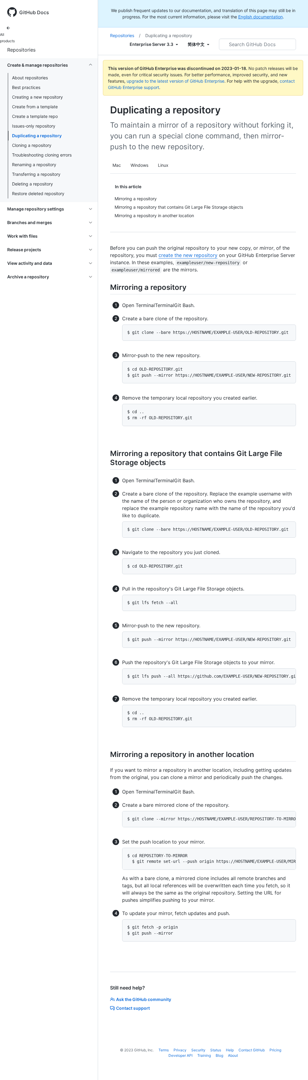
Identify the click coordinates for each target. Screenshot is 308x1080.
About (233, 1055)
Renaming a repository (34, 164)
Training (204, 1055)
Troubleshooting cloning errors (42, 154)
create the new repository (188, 255)
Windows (139, 165)
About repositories (30, 77)
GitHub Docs (34, 12)
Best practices (26, 87)
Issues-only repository (33, 125)
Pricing (275, 1050)
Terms (164, 1050)
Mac (116, 165)
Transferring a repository (36, 174)
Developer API (180, 1055)
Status (215, 1050)
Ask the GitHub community (143, 999)
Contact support (133, 1008)
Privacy (180, 1050)
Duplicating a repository (37, 135)
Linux (163, 165)
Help (230, 1050)
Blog (219, 1055)
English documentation (260, 16)
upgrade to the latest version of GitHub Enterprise (175, 81)
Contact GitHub (252, 1050)
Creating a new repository (37, 97)
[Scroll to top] (295, 1067)
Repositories (21, 50)
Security (198, 1050)
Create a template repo (35, 116)
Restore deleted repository (38, 193)
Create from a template (35, 106)
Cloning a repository (31, 145)
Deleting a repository (32, 183)
